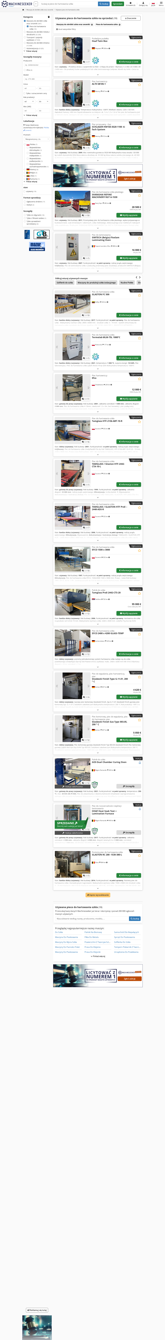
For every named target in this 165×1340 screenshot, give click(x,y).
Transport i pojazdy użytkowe (34, 38)
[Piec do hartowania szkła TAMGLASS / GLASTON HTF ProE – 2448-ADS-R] (72, 516)
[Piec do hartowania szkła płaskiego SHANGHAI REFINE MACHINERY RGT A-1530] (72, 204)
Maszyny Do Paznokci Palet (67, 947)
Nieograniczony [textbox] (32, 139)
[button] (161, 4)
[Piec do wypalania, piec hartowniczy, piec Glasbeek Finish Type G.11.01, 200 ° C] (72, 686)
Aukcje (30, 205)
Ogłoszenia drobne (36, 201)
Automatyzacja (35, 48)
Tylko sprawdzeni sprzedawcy (34, 222)
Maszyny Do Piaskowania (66, 952)
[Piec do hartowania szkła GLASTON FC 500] (72, 304)
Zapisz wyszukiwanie (99, 895)
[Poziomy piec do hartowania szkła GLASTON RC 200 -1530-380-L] (72, 864)
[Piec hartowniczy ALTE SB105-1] (72, 93)
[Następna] (88, 50)
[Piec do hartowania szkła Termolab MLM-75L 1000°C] (72, 347)
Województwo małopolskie (35, 154)
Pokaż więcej (99, 956)
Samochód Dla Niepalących (126, 932)
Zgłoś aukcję (129, 178)
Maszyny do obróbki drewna (38, 44)
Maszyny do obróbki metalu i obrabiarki (38, 33)
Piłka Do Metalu (92, 937)
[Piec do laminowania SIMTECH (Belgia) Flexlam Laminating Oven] (72, 247)
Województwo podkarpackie (36, 159)
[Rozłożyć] (98, 74)
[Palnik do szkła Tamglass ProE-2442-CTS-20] (72, 602)
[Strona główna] (23, 10)
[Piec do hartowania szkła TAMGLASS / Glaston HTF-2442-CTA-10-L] (72, 473)
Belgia (33, 172)
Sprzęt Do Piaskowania (124, 937)
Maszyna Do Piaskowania (66, 937)
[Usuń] (91, 24)
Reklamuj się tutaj (38, 1310)
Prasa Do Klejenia (92, 947)
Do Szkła (59, 932)
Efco (29, 70)
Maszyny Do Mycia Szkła (66, 942)
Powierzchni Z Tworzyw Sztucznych (100, 942)
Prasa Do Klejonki (92, 952)
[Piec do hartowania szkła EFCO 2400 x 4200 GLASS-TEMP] (72, 643)
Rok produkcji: (29, 97)
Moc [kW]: (27, 106)
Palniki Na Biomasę (93, 932)
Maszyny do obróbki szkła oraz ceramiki (37, 22)
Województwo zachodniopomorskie (39, 165)
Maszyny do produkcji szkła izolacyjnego (97, 282)
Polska (33, 144)
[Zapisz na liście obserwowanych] (139, 41)
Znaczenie (131, 18)
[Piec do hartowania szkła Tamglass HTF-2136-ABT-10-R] (72, 430)
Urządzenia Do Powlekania (126, 952)
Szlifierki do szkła (65, 282)
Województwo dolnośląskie (35, 148)
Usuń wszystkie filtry (67, 29)
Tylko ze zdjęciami (35, 215)
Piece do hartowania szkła (37, 27)
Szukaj (105, 4)
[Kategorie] (36, 4)
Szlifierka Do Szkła (122, 942)
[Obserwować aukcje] (140, 762)
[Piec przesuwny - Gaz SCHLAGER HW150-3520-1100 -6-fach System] (72, 136)
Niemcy (33, 169)
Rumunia (34, 179)
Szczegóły (130, 786)
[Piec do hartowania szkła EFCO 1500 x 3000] (72, 559)
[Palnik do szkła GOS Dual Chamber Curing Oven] (72, 771)
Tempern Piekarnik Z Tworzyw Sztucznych (133, 947)
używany (31, 191)
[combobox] (37, 139)
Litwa (32, 176)
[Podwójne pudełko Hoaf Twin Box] (72, 50)
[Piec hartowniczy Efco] (72, 387)
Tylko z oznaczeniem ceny (36, 93)
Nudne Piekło (127, 282)
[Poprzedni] (57, 50)
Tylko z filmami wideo (36, 218)
